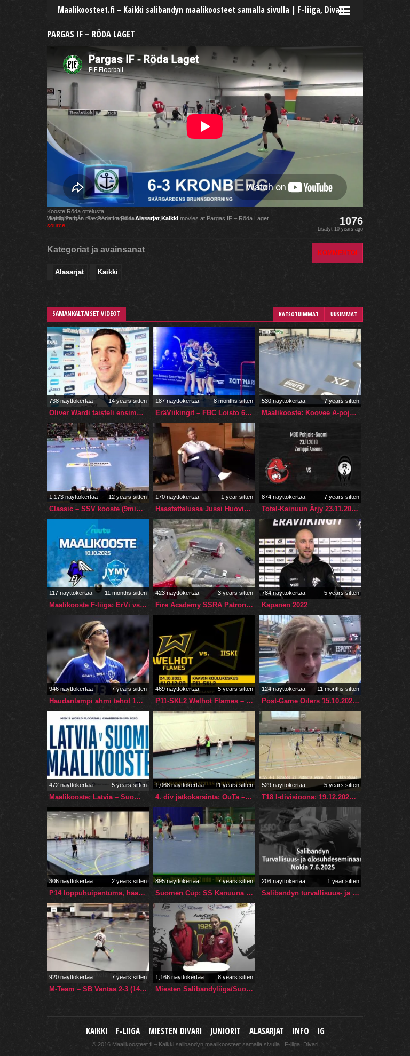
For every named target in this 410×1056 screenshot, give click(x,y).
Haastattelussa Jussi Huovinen (205, 509)
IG (321, 1031)
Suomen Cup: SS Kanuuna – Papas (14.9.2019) (205, 893)
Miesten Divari (175, 1031)
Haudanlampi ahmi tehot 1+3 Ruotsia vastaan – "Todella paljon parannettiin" (99, 701)
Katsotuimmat (299, 314)
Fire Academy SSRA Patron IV (205, 605)
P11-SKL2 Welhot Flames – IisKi (205, 701)
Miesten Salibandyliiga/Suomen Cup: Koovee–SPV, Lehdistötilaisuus (205, 989)
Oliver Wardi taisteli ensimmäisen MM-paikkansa (99, 413)
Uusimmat (343, 314)
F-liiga (128, 1031)
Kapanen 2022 (285, 605)
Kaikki (169, 218)
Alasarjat (69, 272)
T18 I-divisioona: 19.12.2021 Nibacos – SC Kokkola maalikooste (311, 797)
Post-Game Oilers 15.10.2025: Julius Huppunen (311, 701)
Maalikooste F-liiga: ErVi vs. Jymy (99, 605)
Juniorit (225, 1031)
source (56, 225)
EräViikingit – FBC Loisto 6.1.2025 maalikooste (205, 413)
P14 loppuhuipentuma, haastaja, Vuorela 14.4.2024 (99, 893)
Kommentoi (337, 252)
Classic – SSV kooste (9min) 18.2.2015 (99, 509)
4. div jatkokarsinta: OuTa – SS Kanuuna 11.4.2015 (205, 797)
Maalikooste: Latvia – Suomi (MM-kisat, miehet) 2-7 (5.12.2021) (99, 797)
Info (301, 1031)
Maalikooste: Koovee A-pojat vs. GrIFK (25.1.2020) (311, 413)
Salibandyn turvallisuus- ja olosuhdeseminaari (311, 893)
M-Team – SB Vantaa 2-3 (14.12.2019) (99, 989)
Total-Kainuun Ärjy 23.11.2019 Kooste (311, 509)
